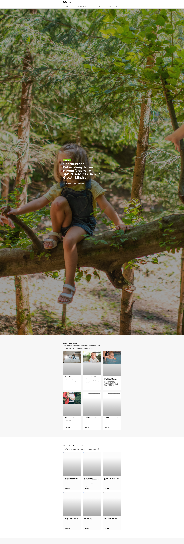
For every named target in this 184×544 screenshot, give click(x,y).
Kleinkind (100, 6)
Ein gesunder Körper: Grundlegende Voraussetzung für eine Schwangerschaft (91, 479)
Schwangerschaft (81, 6)
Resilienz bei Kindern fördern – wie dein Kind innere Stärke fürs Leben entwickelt (72, 378)
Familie (117, 6)
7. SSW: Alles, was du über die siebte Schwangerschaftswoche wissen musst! (72, 419)
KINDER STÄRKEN (69, 6)
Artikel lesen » (67, 427)
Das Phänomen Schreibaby (90, 376)
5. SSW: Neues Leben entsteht (111, 417)
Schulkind (108, 6)
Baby (91, 6)
